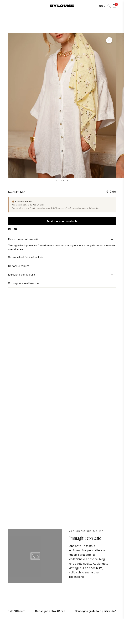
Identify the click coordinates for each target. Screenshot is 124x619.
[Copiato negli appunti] (16, 229)
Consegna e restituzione (23, 283)
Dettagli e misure (18, 266)
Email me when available (62, 221)
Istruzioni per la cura (21, 274)
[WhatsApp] (10, 229)
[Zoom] (109, 40)
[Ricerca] (109, 6)
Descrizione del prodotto (24, 239)
